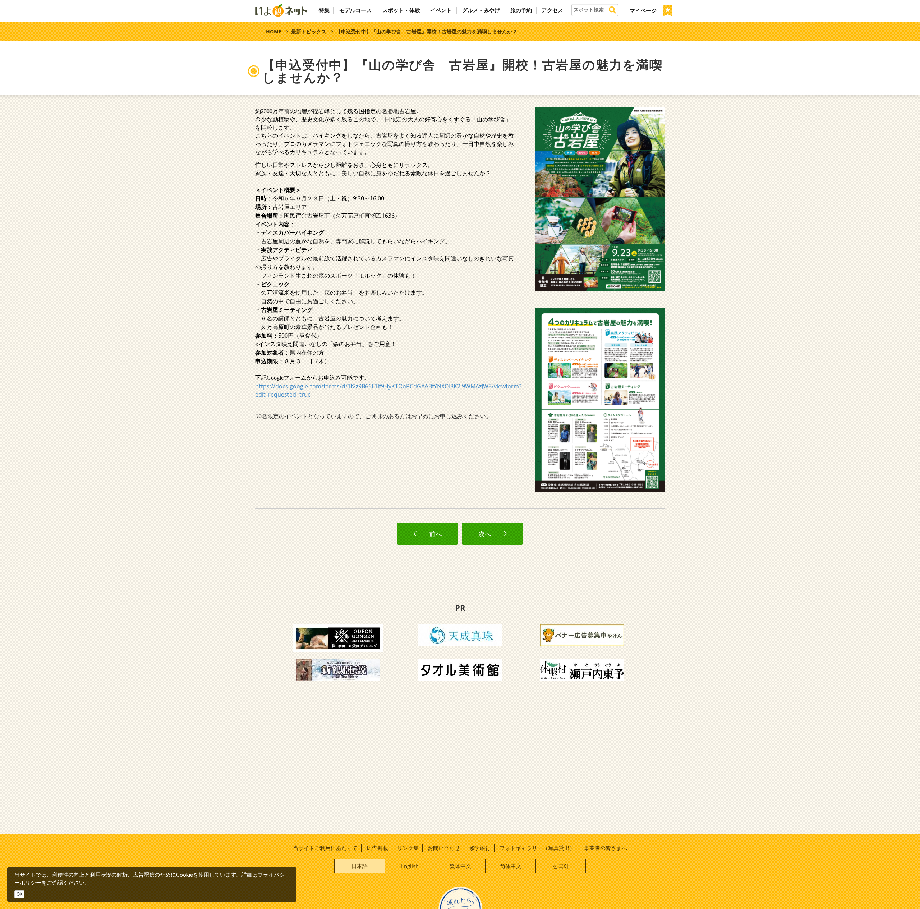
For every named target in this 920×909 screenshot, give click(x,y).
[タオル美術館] (460, 669)
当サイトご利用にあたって (325, 848)
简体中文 (510, 865)
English (410, 865)
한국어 (561, 865)
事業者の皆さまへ (605, 848)
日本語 (359, 865)
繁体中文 (460, 865)
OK (19, 894)
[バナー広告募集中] (582, 634)
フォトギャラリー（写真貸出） (537, 848)
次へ (486, 534)
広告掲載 (377, 848)
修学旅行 (480, 848)
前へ (434, 534)
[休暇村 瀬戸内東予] (582, 669)
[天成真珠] (460, 634)
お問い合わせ (444, 848)
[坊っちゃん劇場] (338, 669)
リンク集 (408, 848)
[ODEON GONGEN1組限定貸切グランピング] (338, 638)
